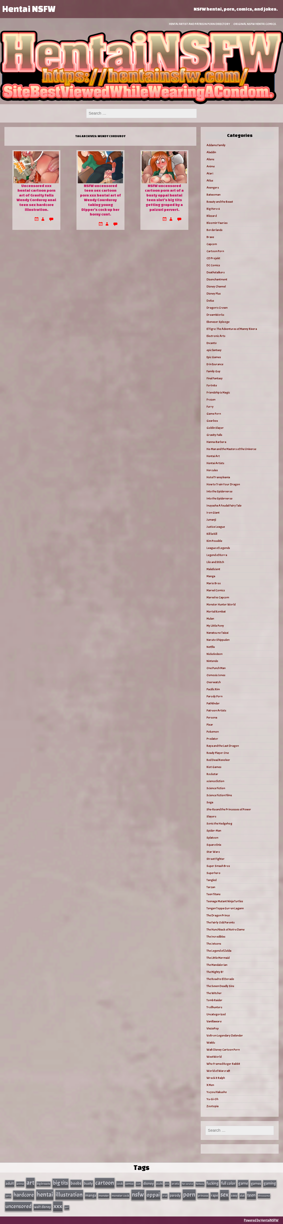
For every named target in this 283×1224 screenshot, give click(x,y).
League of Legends (218, 548)
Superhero (213, 873)
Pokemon (213, 732)
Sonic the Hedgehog (219, 823)
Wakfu (211, 1042)
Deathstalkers (216, 272)
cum (138, 1183)
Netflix (211, 647)
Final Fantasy (215, 378)
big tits (60, 1182)
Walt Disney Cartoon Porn (223, 1050)
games (256, 1183)
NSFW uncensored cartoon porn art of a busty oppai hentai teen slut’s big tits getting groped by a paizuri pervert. (164, 198)
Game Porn (214, 414)
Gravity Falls (214, 435)
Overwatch (214, 682)
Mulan (210, 619)
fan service (187, 1183)
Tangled (211, 880)
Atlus (210, 180)
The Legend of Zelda (219, 951)
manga (90, 1195)
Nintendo (212, 661)
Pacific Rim (213, 689)
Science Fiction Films (219, 795)
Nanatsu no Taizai (217, 633)
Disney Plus (214, 293)
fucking (212, 1183)
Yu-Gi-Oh (212, 1099)
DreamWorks (215, 315)
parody (175, 1195)
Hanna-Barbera (216, 442)
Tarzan (211, 887)
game (243, 1183)
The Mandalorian (217, 965)
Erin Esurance (215, 364)
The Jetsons (214, 944)
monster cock (120, 1196)
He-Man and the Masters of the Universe (231, 449)
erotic (175, 1184)
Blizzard (212, 216)
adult (10, 1183)
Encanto (212, 343)
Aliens (210, 159)
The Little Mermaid (218, 958)
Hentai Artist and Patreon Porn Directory (199, 24)
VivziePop (213, 1028)
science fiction (215, 781)
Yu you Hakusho (217, 1092)
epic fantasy (214, 350)
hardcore (23, 1194)
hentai (44, 1194)
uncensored (18, 1206)
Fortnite (212, 385)
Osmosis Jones (216, 675)
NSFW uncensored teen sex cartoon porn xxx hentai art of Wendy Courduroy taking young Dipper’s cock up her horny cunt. (100, 200)
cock (120, 1184)
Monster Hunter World (221, 604)
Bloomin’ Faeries (217, 223)
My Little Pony (215, 626)
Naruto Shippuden (218, 640)
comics (129, 1184)
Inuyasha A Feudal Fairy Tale (224, 505)
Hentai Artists (215, 463)
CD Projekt (213, 258)
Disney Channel (216, 286)
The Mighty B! (215, 972)
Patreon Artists (216, 710)
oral (165, 1196)
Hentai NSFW (28, 9)
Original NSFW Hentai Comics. (255, 24)
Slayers (211, 816)
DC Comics (213, 265)
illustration (69, 1194)
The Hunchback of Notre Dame (226, 929)
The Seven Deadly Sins (220, 986)
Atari (210, 173)
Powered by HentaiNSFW (261, 1220)
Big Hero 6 (213, 209)
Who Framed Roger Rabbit (223, 1064)
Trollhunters (214, 1007)
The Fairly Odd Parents (221, 922)
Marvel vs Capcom (218, 597)
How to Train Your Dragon (223, 484)
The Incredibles (216, 936)
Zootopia (212, 1106)
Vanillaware (214, 1021)
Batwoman (213, 195)
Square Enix (214, 845)
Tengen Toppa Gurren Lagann (225, 908)
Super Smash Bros (218, 866)
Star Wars (213, 852)
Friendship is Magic (218, 392)
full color (228, 1183)
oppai (153, 1194)
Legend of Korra (217, 555)
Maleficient (213, 569)
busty (88, 1183)
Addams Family (216, 145)
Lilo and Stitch (215, 562)
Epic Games (214, 357)
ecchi (159, 1184)
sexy (234, 1196)
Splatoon (212, 838)
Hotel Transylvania (218, 477)
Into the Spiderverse (219, 491)
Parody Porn (214, 696)
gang (8, 1195)
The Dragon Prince (218, 915)
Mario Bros (214, 583)
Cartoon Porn (215, 251)
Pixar (210, 724)
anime (20, 1184)
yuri (67, 1207)
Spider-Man (214, 830)
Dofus (210, 301)
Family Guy (213, 371)
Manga (211, 576)
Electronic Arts (216, 336)
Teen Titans (213, 894)
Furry (210, 407)
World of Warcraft (218, 1071)
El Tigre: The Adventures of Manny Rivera (232, 329)
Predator (212, 739)
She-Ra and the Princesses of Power (229, 809)
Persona (212, 717)
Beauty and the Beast (220, 202)
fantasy (200, 1184)
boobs (76, 1183)
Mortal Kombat (216, 611)
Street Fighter (216, 859)
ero (167, 1184)
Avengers (213, 187)
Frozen (211, 399)
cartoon (104, 1182)
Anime (211, 166)
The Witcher (214, 993)
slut (242, 1196)
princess (203, 1196)
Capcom (212, 244)
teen (251, 1195)
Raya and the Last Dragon (223, 746)
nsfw (138, 1195)
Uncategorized (216, 1014)
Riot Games (214, 767)
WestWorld (214, 1057)
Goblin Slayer (215, 428)
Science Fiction (216, 788)
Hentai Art (213, 456)
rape (214, 1195)
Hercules (212, 470)
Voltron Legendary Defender (225, 1035)
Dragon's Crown (217, 308)
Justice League (216, 527)
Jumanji (211, 520)
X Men (210, 1085)
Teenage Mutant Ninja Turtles (225, 901)
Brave (210, 237)
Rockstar (212, 774)
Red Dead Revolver (218, 760)
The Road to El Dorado (220, 979)
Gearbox (212, 421)
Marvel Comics (216, 590)
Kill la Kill (212, 534)
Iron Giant (213, 513)
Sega (210, 802)
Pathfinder (213, 703)
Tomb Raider (214, 1000)
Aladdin (211, 152)
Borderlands (214, 230)
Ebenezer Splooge (218, 322)
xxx (58, 1206)
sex (224, 1195)
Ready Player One (218, 753)
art (30, 1183)
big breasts (43, 1184)
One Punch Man (216, 668)
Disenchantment (217, 279)
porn (189, 1194)
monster (104, 1196)
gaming (270, 1183)
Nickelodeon (214, 654)
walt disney (42, 1207)
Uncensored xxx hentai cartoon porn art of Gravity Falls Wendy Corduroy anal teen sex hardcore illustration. (36, 198)
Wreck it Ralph (216, 1078)
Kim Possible (214, 541)
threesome (264, 1195)
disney (148, 1183)
